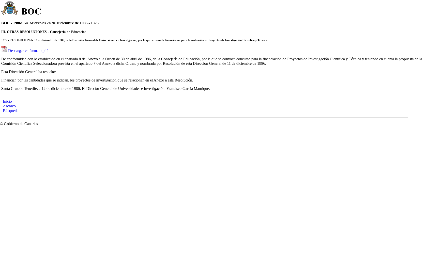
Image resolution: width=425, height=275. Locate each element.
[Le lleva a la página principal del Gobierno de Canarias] (10, 9)
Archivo (9, 106)
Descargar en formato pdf (28, 51)
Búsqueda (10, 111)
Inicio (7, 101)
